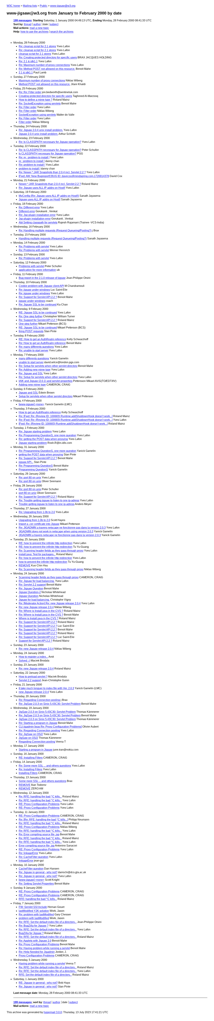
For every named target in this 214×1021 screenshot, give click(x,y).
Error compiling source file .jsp (37, 845)
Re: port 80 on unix (30, 477)
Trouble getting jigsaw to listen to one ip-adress (46, 504)
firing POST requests (31, 331)
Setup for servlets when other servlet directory (46, 396)
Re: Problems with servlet (34, 246)
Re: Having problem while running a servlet (44, 948)
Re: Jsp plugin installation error (37, 215)
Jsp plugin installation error (35, 218)
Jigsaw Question (28, 596)
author (37, 24)
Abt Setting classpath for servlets (38, 222)
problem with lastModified (34, 918)
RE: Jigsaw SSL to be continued (38, 312)
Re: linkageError (28, 853)
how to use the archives (34, 31)
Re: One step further (30, 316)
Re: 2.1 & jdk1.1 (28, 61)
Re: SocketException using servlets (40, 103)
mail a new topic (39, 28)
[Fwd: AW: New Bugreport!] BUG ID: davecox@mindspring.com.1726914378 (64, 176)
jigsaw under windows (32, 300)
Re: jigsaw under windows (34, 289)
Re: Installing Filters (30, 769)
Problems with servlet (31, 266)
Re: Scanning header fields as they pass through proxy (51, 550)
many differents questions (34, 358)
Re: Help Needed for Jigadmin (37, 951)
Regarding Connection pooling (37, 741)
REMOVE (24, 565)
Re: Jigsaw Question (31, 588)
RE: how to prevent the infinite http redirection (45, 543)
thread (27, 24)
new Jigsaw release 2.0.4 (34, 692)
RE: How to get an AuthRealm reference (42, 339)
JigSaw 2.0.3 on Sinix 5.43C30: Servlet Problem (47, 711)
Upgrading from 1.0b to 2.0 (34, 520)
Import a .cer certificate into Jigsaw (39, 524)
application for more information (37, 269)
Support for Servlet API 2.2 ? (35, 640)
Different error (27, 211)
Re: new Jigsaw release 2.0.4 (36, 607)
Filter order (25, 122)
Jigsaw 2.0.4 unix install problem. (38, 133)
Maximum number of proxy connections (42, 80)
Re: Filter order (27, 107)
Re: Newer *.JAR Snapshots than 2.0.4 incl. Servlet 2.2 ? (52, 172)
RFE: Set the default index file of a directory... (45, 974)
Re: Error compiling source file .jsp (39, 834)
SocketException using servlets (37, 114)
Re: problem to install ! (32, 164)
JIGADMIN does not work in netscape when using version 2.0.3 (56, 531)
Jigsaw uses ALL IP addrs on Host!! (39, 199)
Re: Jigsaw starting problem (35, 431)
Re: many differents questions (36, 346)
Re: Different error (29, 207)
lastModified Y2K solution (34, 910)
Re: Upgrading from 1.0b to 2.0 (37, 512)
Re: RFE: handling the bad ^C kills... (40, 796)
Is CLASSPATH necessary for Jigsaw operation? (47, 153)
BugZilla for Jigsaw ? (31, 933)
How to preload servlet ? (33, 676)
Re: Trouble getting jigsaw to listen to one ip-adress (49, 500)
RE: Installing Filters (31, 757)
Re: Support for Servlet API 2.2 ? (38, 297)
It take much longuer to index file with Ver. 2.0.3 (46, 688)
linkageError (26, 860)
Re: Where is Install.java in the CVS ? (41, 610)
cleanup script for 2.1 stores (35, 53)
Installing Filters (28, 773)
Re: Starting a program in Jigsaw (38, 723)
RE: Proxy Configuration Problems (39, 804)
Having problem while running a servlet (42, 963)
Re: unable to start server (33, 350)
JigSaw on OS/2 (28, 737)
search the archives (61, 31)
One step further (28, 323)
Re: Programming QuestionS (36, 465)
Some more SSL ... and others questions (42, 781)
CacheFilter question (31, 868)
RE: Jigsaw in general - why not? (38, 982)
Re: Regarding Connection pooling (39, 700)
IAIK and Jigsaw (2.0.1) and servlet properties (45, 381)
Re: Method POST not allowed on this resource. (47, 68)
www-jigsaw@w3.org (62, 5)
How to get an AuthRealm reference (40, 412)
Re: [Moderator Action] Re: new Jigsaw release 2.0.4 (50, 603)
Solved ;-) (24, 660)
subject (54, 24)
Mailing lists (30, 5)
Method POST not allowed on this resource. (44, 84)
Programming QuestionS (33, 469)
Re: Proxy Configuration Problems (39, 944)
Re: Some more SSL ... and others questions (45, 765)
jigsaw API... (26, 462)
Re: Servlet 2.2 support (32, 584)
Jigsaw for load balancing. (34, 599)
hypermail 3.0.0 (53, 1012)
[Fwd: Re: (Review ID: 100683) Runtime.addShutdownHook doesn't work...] (63, 423)
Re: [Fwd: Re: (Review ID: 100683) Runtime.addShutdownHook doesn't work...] (66, 416)
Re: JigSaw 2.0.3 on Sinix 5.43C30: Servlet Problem (50, 703)
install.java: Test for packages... (37, 554)
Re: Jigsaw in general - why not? (38, 872)
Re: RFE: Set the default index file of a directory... (48, 922)
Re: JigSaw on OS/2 (31, 734)
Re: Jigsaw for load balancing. (37, 581)
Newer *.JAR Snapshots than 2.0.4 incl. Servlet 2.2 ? (50, 184)
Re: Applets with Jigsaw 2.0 (35, 940)
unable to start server (31, 362)
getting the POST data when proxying (41, 454)
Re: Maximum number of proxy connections (44, 65)
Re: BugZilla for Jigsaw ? (33, 925)
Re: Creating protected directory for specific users (48, 57)
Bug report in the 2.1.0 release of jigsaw (42, 277)
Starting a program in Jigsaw (35, 749)
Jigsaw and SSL (28, 392)
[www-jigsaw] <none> (31, 404)
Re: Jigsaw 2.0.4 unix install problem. (41, 130)
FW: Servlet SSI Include (33, 907)
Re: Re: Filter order (30, 92)
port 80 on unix (27, 492)
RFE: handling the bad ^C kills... (38, 899)
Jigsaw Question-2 (30, 592)
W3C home (13, 5)
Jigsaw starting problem (33, 442)
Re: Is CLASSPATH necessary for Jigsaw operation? (50, 141)
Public (43, 5)
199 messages (22, 20)
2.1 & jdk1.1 (26, 72)
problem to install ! (29, 168)
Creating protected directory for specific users (45, 96)
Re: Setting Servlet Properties (36, 883)
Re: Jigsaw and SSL (31, 373)
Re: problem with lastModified (36, 914)
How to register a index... (33, 656)
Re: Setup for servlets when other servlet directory (48, 366)
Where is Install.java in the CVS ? (38, 618)
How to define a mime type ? (35, 99)
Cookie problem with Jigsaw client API (41, 285)
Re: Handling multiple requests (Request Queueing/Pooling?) (55, 230)
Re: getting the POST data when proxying (43, 439)
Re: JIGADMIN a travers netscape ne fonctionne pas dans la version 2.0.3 (62, 527)
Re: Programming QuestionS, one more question (47, 435)
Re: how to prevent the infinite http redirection (45, 558)
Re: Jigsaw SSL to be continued (38, 304)
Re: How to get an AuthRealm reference (42, 343)
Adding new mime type (32, 384)
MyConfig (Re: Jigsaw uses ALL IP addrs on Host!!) (49, 195)
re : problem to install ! (32, 161)
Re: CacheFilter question (33, 857)
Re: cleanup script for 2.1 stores (37, 46)
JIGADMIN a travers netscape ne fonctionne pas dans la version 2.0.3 (60, 535)
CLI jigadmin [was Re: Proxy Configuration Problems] (50, 726)
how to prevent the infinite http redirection (43, 561)
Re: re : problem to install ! (34, 157)
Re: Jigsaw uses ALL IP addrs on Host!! (42, 187)
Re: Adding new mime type (34, 369)
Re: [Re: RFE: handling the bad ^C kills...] (43, 819)
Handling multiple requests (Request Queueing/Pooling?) (53, 238)
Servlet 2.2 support (30, 680)
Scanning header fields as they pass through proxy (49, 577)
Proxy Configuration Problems (36, 955)
